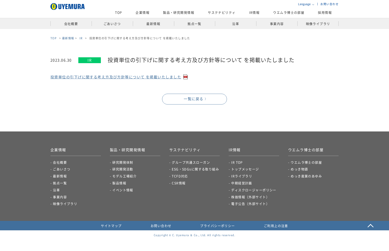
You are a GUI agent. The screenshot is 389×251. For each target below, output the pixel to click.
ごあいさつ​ (61, 169)
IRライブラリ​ (241, 176)
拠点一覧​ (60, 183)
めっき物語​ (299, 169)
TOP (118, 12)
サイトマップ (111, 225)
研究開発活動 (122, 169)
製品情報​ (119, 183)
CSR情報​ (178, 183)
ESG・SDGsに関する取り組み (195, 169)
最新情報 (68, 38)
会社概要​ (60, 162)
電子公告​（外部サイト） (250, 203)
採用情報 (325, 12)
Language (304, 4)
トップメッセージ (245, 169)
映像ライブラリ (65, 203)
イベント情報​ (122, 190)
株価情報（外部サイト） (250, 197)
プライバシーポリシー (217, 225)
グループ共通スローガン (191, 162)
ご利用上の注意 (276, 225)
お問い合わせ (329, 4)
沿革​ (56, 190)
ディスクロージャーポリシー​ (253, 190)
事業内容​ (60, 197)
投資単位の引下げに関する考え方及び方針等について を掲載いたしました (115, 77)
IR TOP (237, 162)
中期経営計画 (241, 183)
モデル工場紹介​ (124, 176)
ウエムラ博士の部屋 (288, 12)
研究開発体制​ (122, 162)
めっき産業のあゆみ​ (306, 176)
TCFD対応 (180, 176)
